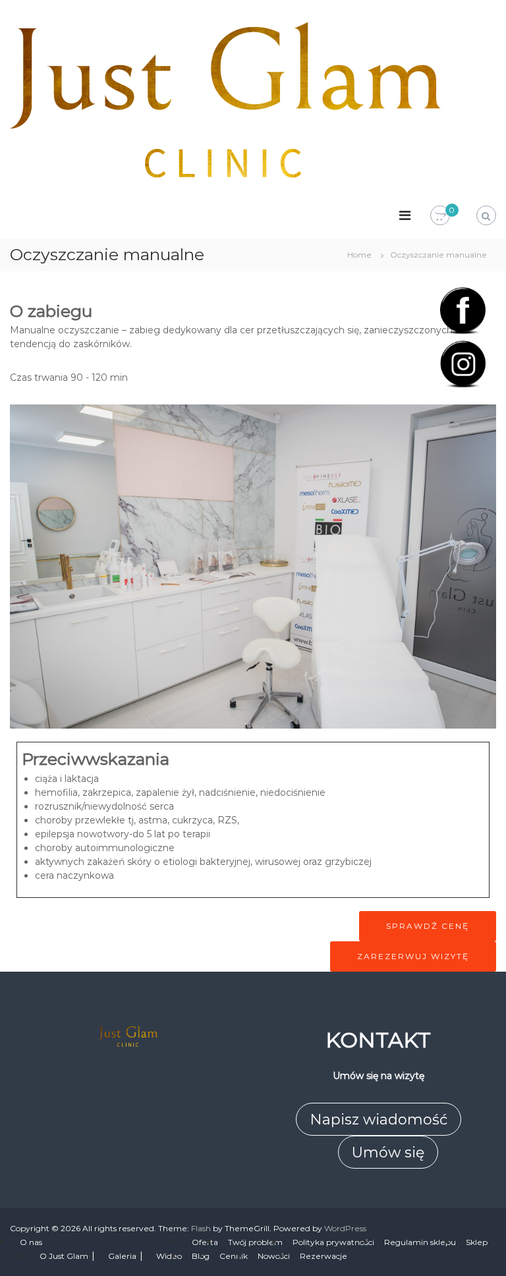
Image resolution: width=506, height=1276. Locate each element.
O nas (31, 1242)
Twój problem (255, 1242)
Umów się (388, 1152)
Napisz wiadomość (378, 1119)
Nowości (274, 1256)
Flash (201, 1228)
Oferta (205, 1242)
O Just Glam (64, 1256)
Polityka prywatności (333, 1242)
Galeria (122, 1256)
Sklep (477, 1242)
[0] (440, 216)
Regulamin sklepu (420, 1242)
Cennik (233, 1256)
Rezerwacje (323, 1256)
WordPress (345, 1228)
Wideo (169, 1256)
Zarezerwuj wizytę (413, 956)
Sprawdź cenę (427, 926)
